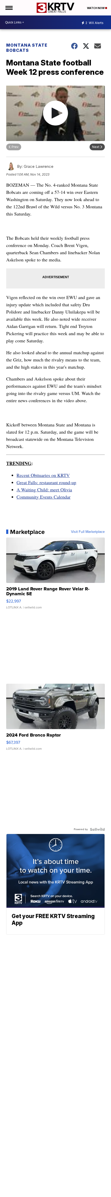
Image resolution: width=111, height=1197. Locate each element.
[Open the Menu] (8, 7)
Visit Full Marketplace (88, 532)
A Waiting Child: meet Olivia (44, 489)
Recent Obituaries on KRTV (43, 475)
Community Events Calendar (43, 497)
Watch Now (96, 8)
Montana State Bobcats (26, 48)
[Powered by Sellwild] (97, 829)
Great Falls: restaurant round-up (46, 482)
